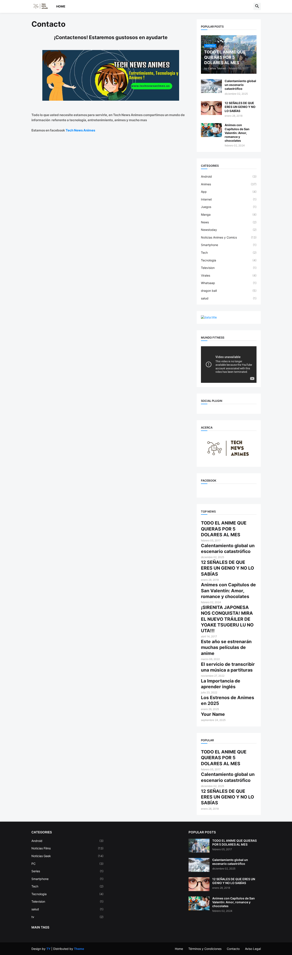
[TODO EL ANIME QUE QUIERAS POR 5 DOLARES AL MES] (199, 846)
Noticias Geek (67, 856)
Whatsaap (229, 283)
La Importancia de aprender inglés (220, 683)
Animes (229, 184)
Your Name (213, 714)
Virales (229, 275)
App (229, 191)
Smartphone (229, 245)
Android (229, 176)
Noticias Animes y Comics (229, 237)
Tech (229, 252)
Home (60, 6)
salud (229, 298)
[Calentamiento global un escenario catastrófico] (211, 86)
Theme (79, 949)
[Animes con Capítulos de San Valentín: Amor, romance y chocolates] (211, 130)
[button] (257, 6)
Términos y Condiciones (204, 949)
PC (67, 863)
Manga (229, 214)
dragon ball (229, 290)
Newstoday (229, 229)
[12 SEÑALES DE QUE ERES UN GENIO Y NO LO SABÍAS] (211, 108)
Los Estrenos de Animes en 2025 (227, 700)
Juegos (229, 207)
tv (67, 917)
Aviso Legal (253, 949)
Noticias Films (67, 848)
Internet (229, 199)
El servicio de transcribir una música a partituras (228, 667)
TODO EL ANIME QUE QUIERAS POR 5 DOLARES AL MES (223, 528)
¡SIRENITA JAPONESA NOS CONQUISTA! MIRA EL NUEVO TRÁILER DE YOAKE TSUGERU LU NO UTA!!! (227, 619)
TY (48, 949)
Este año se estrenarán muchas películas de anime (226, 647)
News (229, 222)
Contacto (233, 949)
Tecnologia (229, 260)
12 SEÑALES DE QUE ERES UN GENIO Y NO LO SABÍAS (240, 106)
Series (67, 871)
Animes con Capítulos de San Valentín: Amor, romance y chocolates (237, 132)
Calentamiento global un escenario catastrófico (240, 84)
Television (229, 268)
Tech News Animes (80, 130)
